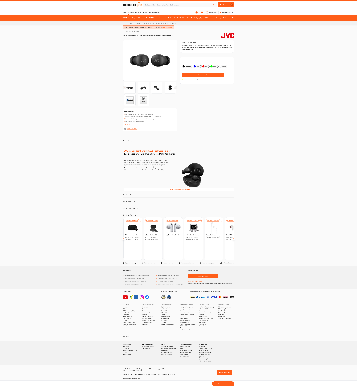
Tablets (144, 309)
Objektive (164, 314)
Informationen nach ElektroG (204, 355)
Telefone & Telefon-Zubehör (185, 327)
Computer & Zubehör (138, 18)
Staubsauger (202, 311)
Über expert (126, 346)
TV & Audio (126, 18)
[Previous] (124, 87)
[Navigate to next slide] (233, 238)
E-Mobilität (221, 316)
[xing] (131, 297)
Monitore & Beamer (147, 313)
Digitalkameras (165, 307)
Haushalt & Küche (179, 18)
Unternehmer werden (148, 346)
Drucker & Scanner (147, 316)
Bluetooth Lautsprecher (129, 324)
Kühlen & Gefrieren (204, 309)
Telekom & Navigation (166, 18)
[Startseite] (123, 23)
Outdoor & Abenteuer (224, 318)
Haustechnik (202, 324)
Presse (125, 352)
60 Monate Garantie (166, 352)
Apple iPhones (184, 318)
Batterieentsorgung (204, 358)
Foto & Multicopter (151, 18)
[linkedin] (136, 297)
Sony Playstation (223, 311)
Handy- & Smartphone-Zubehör (186, 310)
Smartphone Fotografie (167, 324)
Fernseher (126, 307)
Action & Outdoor (166, 311)
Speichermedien (146, 318)
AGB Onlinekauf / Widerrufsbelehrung (205, 351)
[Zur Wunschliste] (202, 12)
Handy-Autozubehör (186, 313)
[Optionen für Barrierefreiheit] (197, 12)
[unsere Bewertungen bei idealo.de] (169, 297)
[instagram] (142, 297)
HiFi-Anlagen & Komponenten (127, 317)
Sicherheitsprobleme (186, 350)
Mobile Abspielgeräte (129, 322)
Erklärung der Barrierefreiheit (184, 355)
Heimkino (125, 309)
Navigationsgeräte (185, 330)
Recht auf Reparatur (167, 354)
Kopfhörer (138, 23)
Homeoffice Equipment (148, 320)
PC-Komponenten (147, 322)
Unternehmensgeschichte (130, 350)
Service (145, 12)
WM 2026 (126, 336)
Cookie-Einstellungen (205, 361)
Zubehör (163, 322)
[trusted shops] (163, 297)
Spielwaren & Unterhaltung (213, 18)
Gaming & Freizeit (228, 18)
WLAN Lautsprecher (129, 326)
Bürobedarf (145, 324)
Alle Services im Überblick (168, 348)
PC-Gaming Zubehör (224, 309)
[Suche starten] (214, 5)
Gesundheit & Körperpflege (195, 18)
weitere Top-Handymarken (187, 324)
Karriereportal (146, 348)
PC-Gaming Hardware (224, 307)
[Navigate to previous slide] (123, 238)
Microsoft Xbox (222, 313)
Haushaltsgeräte (203, 320)
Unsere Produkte (128, 12)
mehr (124, 328)
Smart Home (202, 326)
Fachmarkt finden (203, 75)
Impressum (202, 346)
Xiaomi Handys (184, 322)
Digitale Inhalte (203, 360)
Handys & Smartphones (186, 307)
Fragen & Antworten (167, 346)
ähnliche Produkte (167, 27)
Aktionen (138, 12)
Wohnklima (202, 322)
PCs (143, 311)
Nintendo (221, 314)
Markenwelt (164, 350)
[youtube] (125, 297)
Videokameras (165, 318)
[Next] (175, 87)
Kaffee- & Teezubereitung (206, 307)
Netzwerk (144, 314)
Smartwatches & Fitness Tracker (187, 315)
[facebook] (147, 297)
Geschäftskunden (154, 12)
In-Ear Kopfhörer (148, 23)
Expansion (126, 348)
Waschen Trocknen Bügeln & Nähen (206, 313)
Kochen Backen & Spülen (206, 318)
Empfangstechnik (128, 313)
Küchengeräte (203, 316)
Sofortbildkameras (166, 313)
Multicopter (164, 309)
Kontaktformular (185, 346)
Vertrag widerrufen (185, 352)
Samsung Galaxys (185, 320)
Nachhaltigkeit (127, 354)
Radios (125, 320)
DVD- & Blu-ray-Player (129, 311)
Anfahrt (182, 348)
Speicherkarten (165, 316)
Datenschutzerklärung (205, 348)
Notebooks (145, 307)
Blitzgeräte (164, 320)
